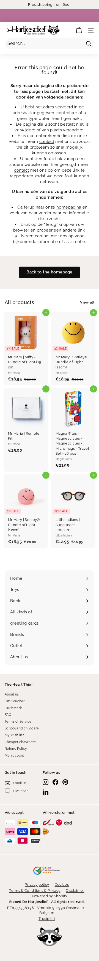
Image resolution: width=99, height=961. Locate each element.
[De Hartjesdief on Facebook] (55, 782)
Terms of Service (18, 721)
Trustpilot (46, 919)
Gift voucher (14, 701)
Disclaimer (75, 890)
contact (46, 141)
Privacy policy (37, 884)
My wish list (14, 735)
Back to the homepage (49, 272)
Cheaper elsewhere (20, 742)
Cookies (62, 884)
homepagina (68, 207)
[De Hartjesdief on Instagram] (45, 782)
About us (12, 694)
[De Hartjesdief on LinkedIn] (45, 792)
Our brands (13, 708)
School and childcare (22, 728)
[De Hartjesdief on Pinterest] (65, 782)
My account (14, 755)
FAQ (8, 715)
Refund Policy (16, 749)
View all (87, 302)
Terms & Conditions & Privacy (34, 890)
